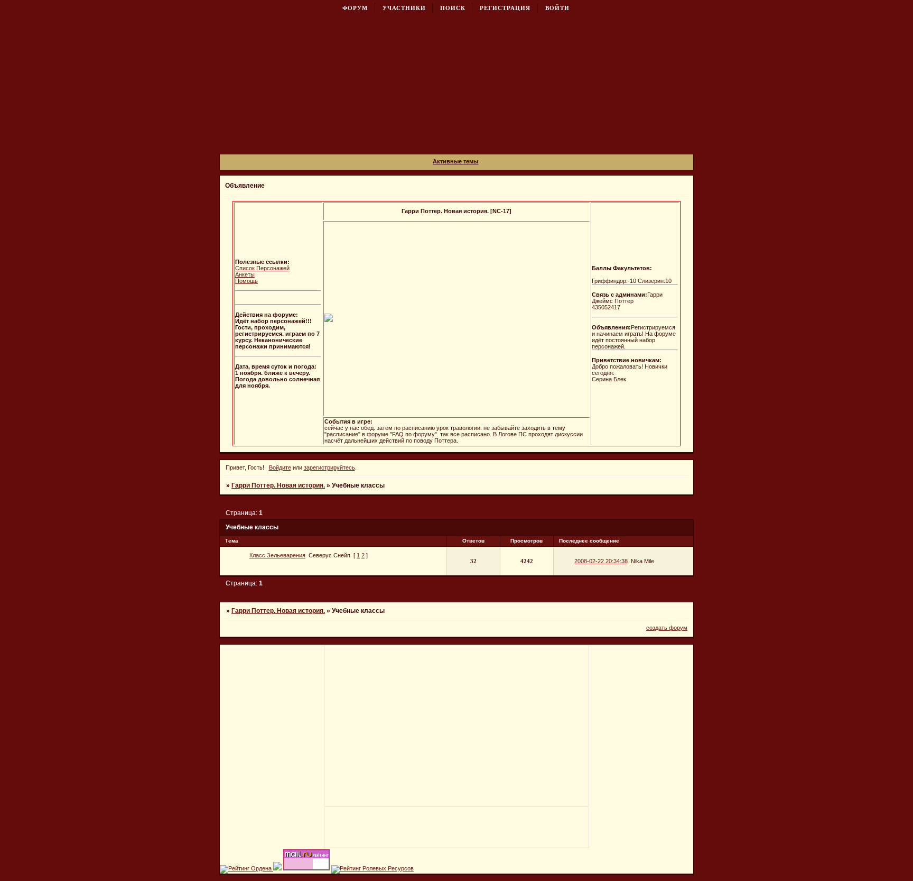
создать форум (666, 628)
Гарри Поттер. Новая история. (278, 485)
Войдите (280, 467)
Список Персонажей (262, 268)
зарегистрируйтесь (329, 467)
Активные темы (455, 161)
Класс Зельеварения (277, 555)
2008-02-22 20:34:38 (601, 561)
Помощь (246, 281)
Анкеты (245, 274)
